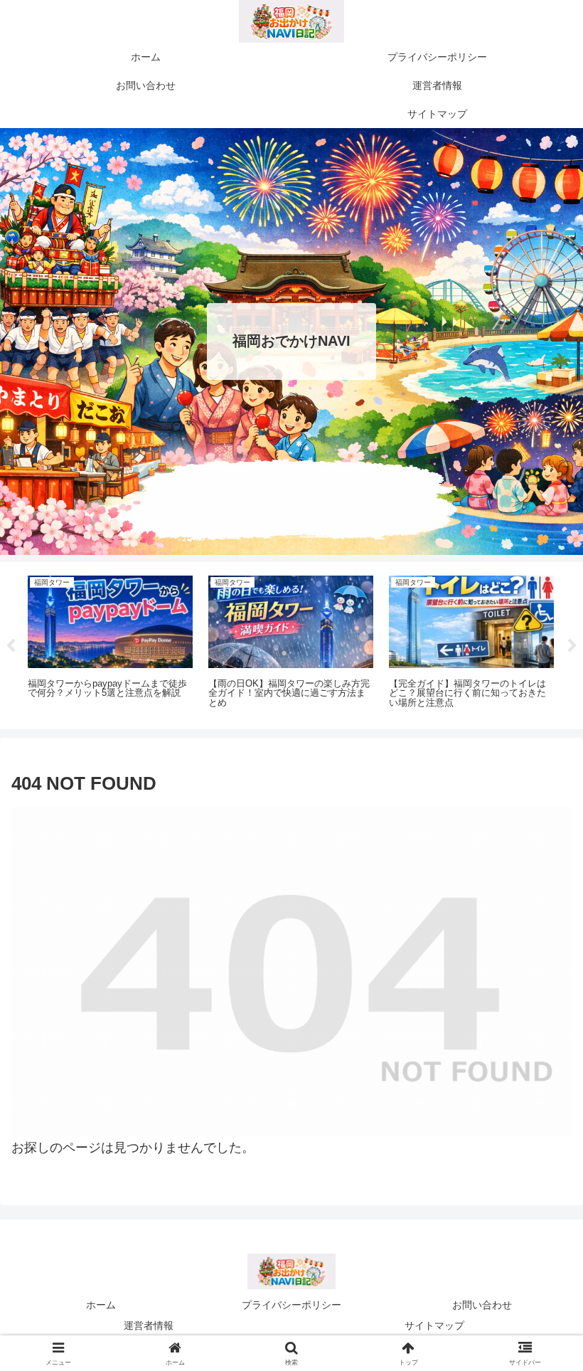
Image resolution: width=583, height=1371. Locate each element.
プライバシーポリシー (291, 1305)
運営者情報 (148, 1325)
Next (572, 646)
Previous (11, 646)
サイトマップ (434, 1325)
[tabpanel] (110, 643)
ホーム (101, 1305)
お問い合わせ (482, 1305)
